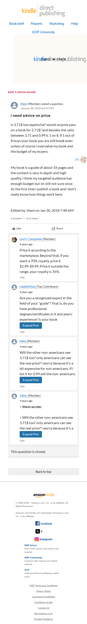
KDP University (43, 32)
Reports (36, 23)
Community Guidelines (43, 596)
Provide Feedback (43, 619)
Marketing (57, 23)
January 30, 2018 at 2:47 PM (37, 108)
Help (74, 23)
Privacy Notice (43, 591)
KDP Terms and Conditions (43, 585)
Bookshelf (16, 23)
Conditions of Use (43, 602)
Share (59, 228)
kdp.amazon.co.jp (43, 613)
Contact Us (43, 608)
